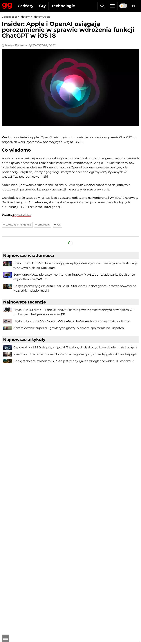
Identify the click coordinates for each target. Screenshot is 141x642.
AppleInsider (21, 215)
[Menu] (112, 6)
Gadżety (25, 6)
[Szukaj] (102, 6)
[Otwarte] (5, 638)
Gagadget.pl (9, 16)
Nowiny (25, 16)
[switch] (123, 5)
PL (134, 6)
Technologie (63, 6)
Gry (42, 6)
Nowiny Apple (42, 16)
